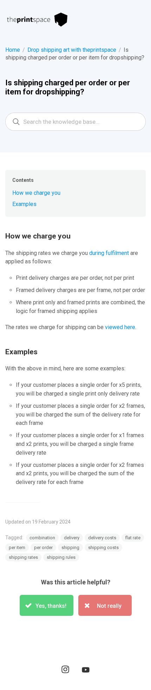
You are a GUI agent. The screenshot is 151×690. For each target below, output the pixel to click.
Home (12, 50)
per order (43, 547)
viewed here (120, 327)
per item (17, 547)
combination (42, 537)
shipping (70, 547)
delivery (71, 537)
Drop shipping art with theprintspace (71, 50)
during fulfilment (109, 253)
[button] (46, 605)
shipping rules (61, 557)
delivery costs (102, 537)
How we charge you (36, 193)
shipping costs (103, 547)
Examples (24, 204)
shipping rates (23, 557)
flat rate (132, 537)
